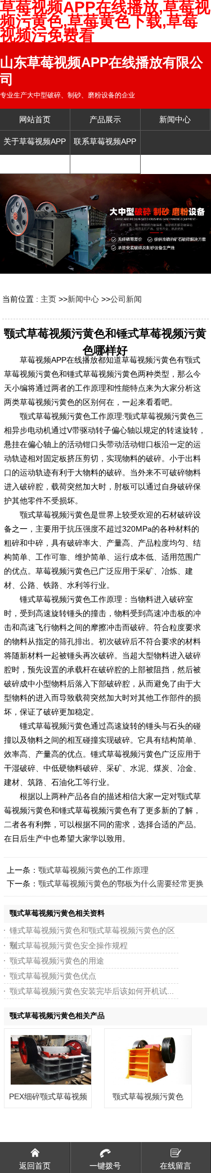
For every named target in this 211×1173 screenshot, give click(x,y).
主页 (48, 299)
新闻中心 (83, 299)
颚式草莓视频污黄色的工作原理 (93, 870)
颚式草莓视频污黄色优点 (53, 975)
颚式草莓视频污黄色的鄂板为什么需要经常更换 (121, 883)
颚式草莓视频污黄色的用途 (57, 960)
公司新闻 (126, 299)
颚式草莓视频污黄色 (148, 1096)
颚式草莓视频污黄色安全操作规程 (69, 945)
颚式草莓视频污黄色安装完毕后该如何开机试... (92, 991)
